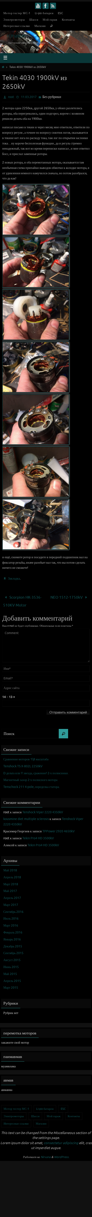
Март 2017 (10, 902)
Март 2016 (10, 923)
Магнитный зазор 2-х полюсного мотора (30, 777)
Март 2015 (10, 985)
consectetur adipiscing (61, 1140)
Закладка (14, 578)
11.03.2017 (29, 97)
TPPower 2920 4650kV (58, 829)
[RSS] (53, 6)
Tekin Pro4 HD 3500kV (38, 836)
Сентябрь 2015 (13, 951)
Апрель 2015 (12, 978)
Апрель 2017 (12, 895)
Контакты (68, 20)
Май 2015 (10, 971)
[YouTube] (38, 6)
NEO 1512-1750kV (67, 596)
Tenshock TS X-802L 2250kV (22, 764)
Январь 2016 (12, 937)
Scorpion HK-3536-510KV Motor (22, 600)
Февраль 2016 (12, 930)
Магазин (40, 26)
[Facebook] (45, 6)
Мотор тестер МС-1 (16, 13)
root (11, 97)
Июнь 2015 (11, 964)
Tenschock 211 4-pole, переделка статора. (31, 784)
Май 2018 (10, 868)
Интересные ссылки (16, 26)
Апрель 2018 (12, 875)
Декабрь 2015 (12, 944)
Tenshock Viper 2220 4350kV (42, 809)
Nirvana (46, 1154)
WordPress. (61, 1154)
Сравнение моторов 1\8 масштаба (25, 757)
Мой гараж (50, 20)
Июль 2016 (11, 916)
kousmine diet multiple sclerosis (26, 816)
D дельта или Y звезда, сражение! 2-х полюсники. (36, 770)
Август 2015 (12, 958)
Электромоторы (14, 20)
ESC (60, 13)
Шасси (33, 20)
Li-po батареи (44, 13)
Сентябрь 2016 (13, 909)
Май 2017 (10, 888)
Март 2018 (10, 881)
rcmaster (16, 36)
